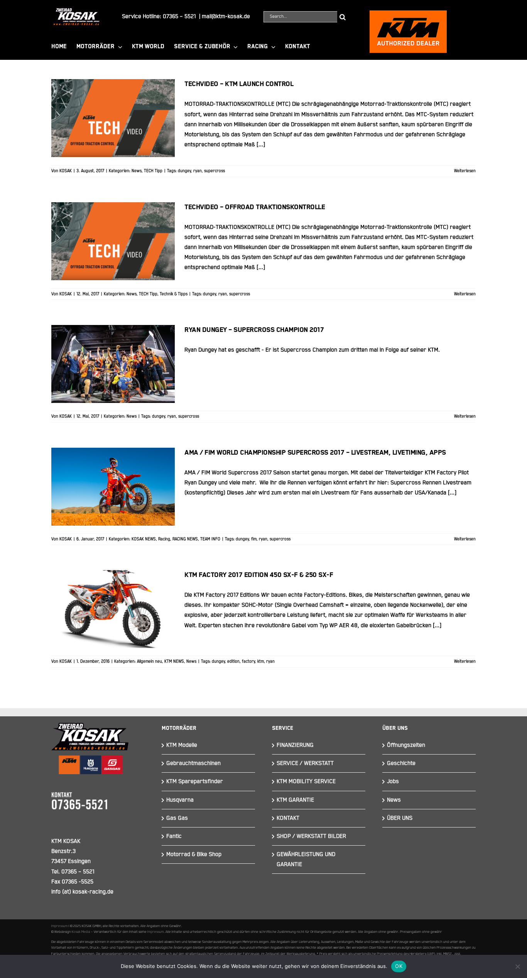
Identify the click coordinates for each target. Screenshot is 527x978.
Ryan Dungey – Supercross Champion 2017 (113, 351)
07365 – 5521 (179, 16)
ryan (197, 171)
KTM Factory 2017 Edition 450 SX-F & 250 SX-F (113, 596)
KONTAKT (288, 818)
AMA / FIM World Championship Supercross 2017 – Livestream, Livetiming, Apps (113, 462)
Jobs (393, 781)
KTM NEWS (174, 661)
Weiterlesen (465, 171)
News (137, 171)
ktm (260, 661)
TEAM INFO (210, 539)
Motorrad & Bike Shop (193, 854)
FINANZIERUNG (295, 745)
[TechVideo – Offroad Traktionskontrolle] (113, 241)
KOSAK (65, 171)
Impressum (59, 926)
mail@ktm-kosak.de (226, 16)
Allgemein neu (149, 661)
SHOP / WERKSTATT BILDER (311, 836)
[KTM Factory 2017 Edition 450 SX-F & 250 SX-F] (113, 609)
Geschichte (401, 763)
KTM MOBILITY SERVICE (306, 781)
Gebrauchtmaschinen (193, 763)
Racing (164, 539)
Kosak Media (81, 932)
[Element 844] (76, 11)
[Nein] (517, 966)
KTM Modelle (181, 745)
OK (398, 966)
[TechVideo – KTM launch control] (113, 118)
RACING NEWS (185, 539)
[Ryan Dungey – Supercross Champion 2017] (113, 364)
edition (233, 661)
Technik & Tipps (173, 294)
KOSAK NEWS (144, 539)
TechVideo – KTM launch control (113, 105)
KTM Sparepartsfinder (194, 781)
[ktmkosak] (408, 13)
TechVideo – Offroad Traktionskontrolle (113, 228)
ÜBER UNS (399, 818)
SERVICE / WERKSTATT (305, 763)
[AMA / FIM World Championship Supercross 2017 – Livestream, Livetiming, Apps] (113, 487)
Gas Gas (177, 818)
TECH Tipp (153, 171)
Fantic (174, 836)
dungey (184, 171)
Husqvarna (180, 800)
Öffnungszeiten (406, 745)
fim (254, 539)
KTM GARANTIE (295, 800)
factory (248, 661)
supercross (214, 171)
